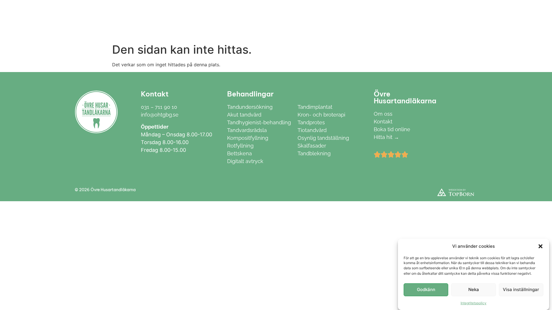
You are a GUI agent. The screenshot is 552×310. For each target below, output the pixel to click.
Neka (473, 289)
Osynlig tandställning (323, 138)
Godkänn (426, 289)
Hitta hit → (386, 137)
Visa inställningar (521, 289)
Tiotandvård (312, 130)
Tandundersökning (250, 107)
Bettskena (239, 153)
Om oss (297, 20)
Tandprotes (311, 122)
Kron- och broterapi (321, 115)
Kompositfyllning (247, 138)
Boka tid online (392, 129)
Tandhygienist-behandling (259, 122)
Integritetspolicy (473, 303)
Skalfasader (312, 146)
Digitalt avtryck (245, 161)
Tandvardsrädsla (247, 130)
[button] (540, 246)
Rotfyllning (240, 146)
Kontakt (327, 20)
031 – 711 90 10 (159, 107)
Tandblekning (314, 153)
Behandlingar (253, 20)
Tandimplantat (315, 107)
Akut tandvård (244, 115)
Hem (220, 20)
